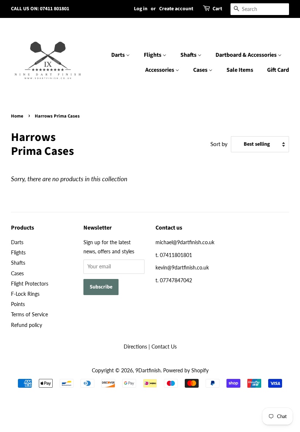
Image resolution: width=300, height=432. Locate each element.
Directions (135, 346)
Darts (118, 55)
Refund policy (26, 325)
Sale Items (239, 70)
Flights (153, 55)
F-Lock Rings (25, 294)
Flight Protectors (29, 283)
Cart (217, 8)
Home (17, 116)
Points (18, 304)
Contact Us (164, 346)
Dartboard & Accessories (246, 55)
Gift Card (278, 70)
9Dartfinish (148, 370)
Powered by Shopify (186, 370)
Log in (140, 8)
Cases (201, 70)
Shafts (189, 55)
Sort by (219, 144)
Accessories (160, 70)
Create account (176, 8)
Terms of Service (29, 314)
